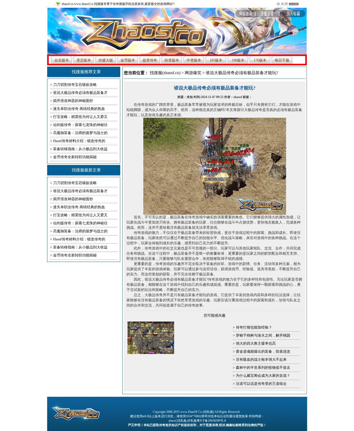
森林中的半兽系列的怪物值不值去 (263, 368)
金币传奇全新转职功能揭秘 (75, 157)
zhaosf (172, 420)
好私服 (192, 420)
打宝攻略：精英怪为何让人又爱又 (80, 117)
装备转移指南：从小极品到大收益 (80, 149)
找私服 (182, 420)
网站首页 (254, 15)
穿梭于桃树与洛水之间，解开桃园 (263, 335)
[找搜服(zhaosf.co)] (148, 32)
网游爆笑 (193, 73)
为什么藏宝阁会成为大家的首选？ (263, 376)
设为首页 (290, 15)
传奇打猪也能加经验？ (254, 327)
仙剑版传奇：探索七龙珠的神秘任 (80, 125)
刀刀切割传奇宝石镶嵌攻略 (75, 85)
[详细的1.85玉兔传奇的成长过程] (151, 353)
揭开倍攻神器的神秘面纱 (73, 101)
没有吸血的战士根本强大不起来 (261, 360)
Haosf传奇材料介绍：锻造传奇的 (79, 141)
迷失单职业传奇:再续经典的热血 (79, 109)
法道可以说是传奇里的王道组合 (261, 384)
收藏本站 (272, 15)
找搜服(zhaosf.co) (165, 73)
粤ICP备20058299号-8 (211, 420)
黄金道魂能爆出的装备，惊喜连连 (263, 351)
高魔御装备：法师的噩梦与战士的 (80, 133)
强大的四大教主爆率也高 (256, 343)
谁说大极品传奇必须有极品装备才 (80, 93)
